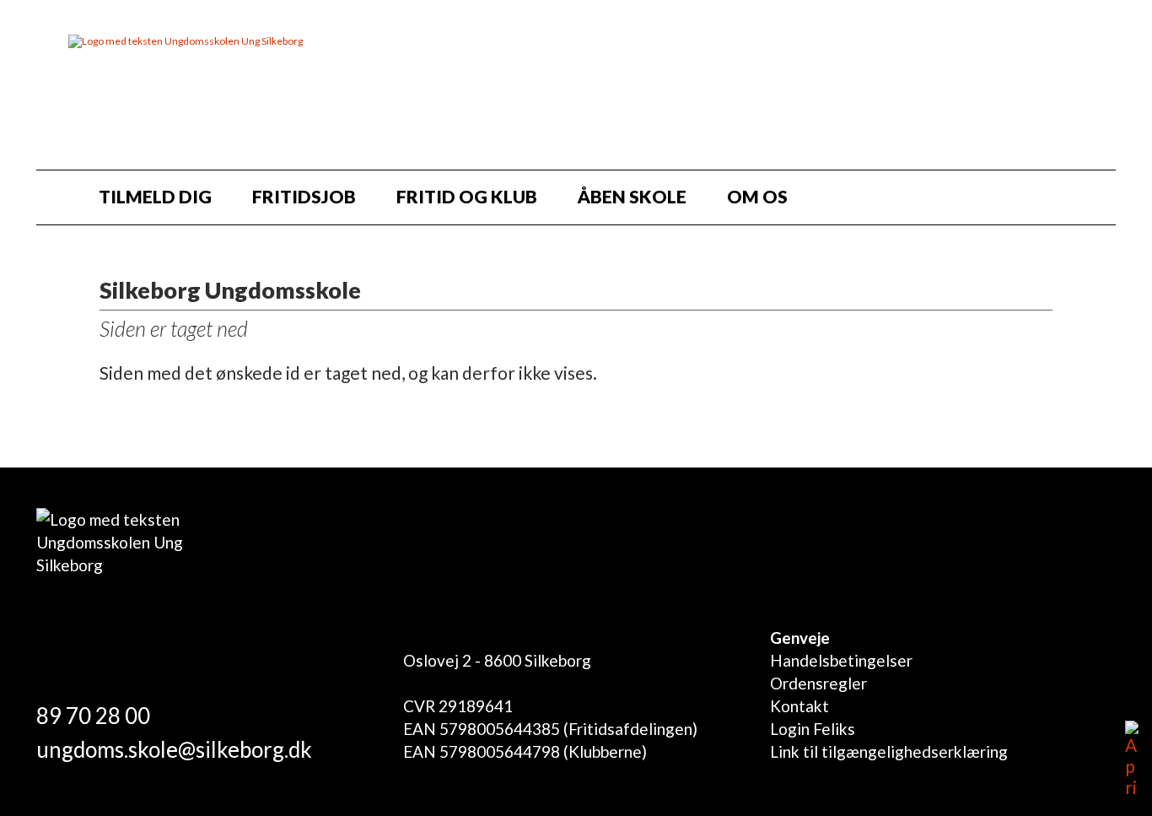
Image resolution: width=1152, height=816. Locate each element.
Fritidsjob (304, 196)
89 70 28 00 (93, 715)
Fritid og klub (466, 196)
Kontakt (799, 706)
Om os (757, 196)
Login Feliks (812, 728)
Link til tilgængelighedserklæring (889, 751)
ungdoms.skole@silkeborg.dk (174, 749)
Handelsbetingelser (841, 660)
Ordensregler (818, 683)
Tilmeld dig (155, 196)
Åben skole (632, 196)
